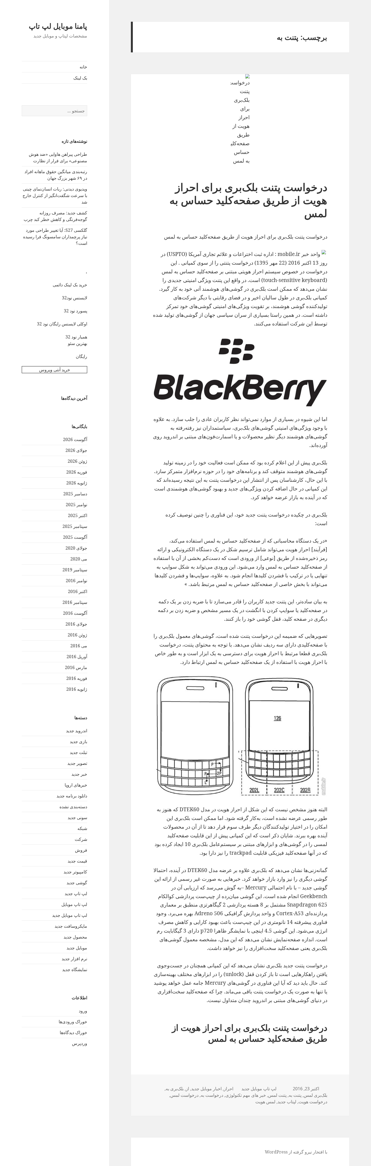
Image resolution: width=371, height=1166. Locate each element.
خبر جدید (79, 774)
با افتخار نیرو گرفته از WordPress (296, 1152)
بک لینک (80, 78)
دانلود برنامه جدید (71, 796)
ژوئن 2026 (77, 461)
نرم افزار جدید (74, 959)
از (187, 1089)
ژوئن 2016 (77, 635)
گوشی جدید (77, 883)
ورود (83, 1011)
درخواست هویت (312, 1102)
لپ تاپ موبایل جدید (69, 915)
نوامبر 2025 (76, 505)
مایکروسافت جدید (71, 926)
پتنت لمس (277, 1095)
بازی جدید (78, 741)
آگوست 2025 (75, 537)
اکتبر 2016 (77, 591)
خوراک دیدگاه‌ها (73, 1032)
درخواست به (212, 1095)
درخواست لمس (184, 1095)
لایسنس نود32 (74, 298)
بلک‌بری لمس (315, 1095)
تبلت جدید (78, 752)
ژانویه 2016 (76, 689)
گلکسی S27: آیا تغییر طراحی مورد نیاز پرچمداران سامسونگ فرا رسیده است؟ (55, 236)
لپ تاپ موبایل (74, 904)
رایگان (81, 356)
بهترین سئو (77, 343)
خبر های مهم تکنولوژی (245, 1095)
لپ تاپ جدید (76, 893)
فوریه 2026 (76, 472)
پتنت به (295, 1095)
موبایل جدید (77, 948)
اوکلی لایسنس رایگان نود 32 (62, 324)
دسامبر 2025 (75, 494)
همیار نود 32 (76, 337)
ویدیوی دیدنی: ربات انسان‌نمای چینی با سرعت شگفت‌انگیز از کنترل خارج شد (55, 195)
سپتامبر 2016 (74, 602)
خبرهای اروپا (76, 785)
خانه (83, 67)
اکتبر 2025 (77, 515)
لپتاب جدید (287, 1102)
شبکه (82, 828)
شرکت (81, 839)
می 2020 (78, 559)
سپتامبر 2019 (74, 570)
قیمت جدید (77, 861)
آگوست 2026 (75, 439)
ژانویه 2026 (76, 483)
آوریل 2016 (77, 657)
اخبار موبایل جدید (206, 1089)
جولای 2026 (76, 450)
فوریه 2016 (76, 678)
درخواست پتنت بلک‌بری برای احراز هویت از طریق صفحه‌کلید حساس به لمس (248, 200)
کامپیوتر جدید (75, 872)
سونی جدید (77, 817)
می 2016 (78, 646)
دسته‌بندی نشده (73, 807)
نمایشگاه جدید (74, 969)
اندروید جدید (76, 731)
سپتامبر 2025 (74, 526)
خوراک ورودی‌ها (73, 1022)
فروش (81, 850)
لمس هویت (265, 1102)
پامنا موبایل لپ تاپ (58, 26)
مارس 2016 (76, 667)
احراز (228, 1089)
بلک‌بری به (175, 1089)
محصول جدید (75, 937)
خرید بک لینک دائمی (70, 285)
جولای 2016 (76, 624)
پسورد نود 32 (75, 311)
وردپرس (79, 1043)
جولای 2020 (76, 548)
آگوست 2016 (75, 613)
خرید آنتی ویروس (54, 370)
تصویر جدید (77, 763)
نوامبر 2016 (76, 581)
